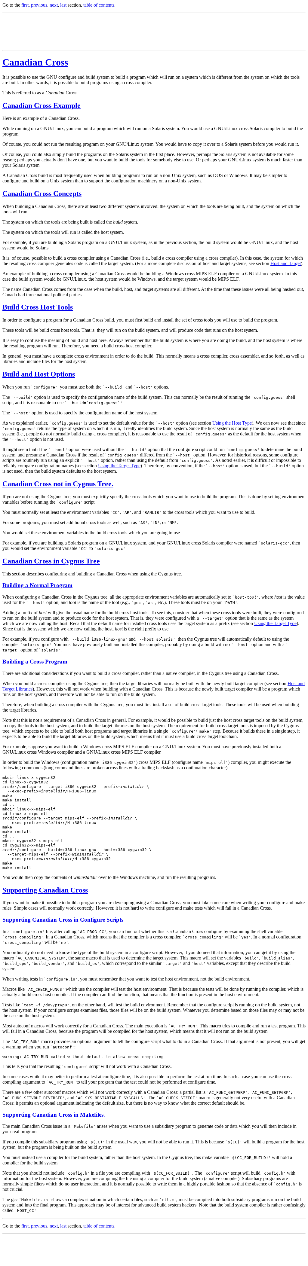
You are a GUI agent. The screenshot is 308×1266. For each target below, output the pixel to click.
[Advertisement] (111, 31)
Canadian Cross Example (41, 105)
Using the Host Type (232, 423)
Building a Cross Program (34, 661)
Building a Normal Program (37, 585)
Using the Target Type (119, 465)
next (54, 5)
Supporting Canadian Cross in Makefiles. (53, 1115)
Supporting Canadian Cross (45, 890)
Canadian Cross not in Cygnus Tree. (57, 484)
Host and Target (285, 263)
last (63, 5)
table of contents (98, 5)
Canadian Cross (35, 62)
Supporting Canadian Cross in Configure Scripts (62, 920)
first (25, 5)
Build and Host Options (38, 374)
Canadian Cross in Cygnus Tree (51, 561)
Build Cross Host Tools (37, 307)
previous (39, 5)
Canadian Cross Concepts (42, 193)
